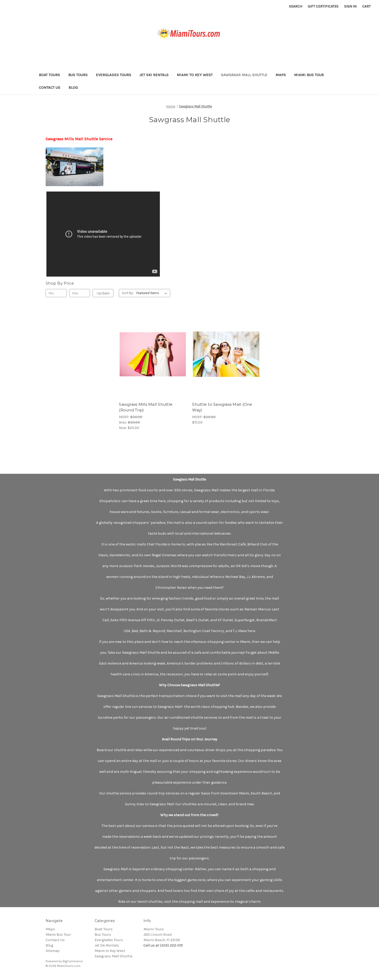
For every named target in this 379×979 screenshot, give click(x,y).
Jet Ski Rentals (154, 74)
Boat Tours (49, 74)
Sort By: (128, 293)
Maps (281, 74)
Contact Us (49, 87)
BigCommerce (73, 961)
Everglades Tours (113, 74)
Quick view (148, 350)
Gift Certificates (323, 6)
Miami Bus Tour (309, 74)
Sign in (350, 6)
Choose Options (153, 359)
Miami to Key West (195, 74)
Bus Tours (78, 74)
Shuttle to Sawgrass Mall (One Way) (222, 407)
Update (103, 293)
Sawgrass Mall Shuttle (244, 74)
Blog (73, 87)
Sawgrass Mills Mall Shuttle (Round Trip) (145, 407)
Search (295, 6)
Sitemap (53, 951)
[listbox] (153, 293)
